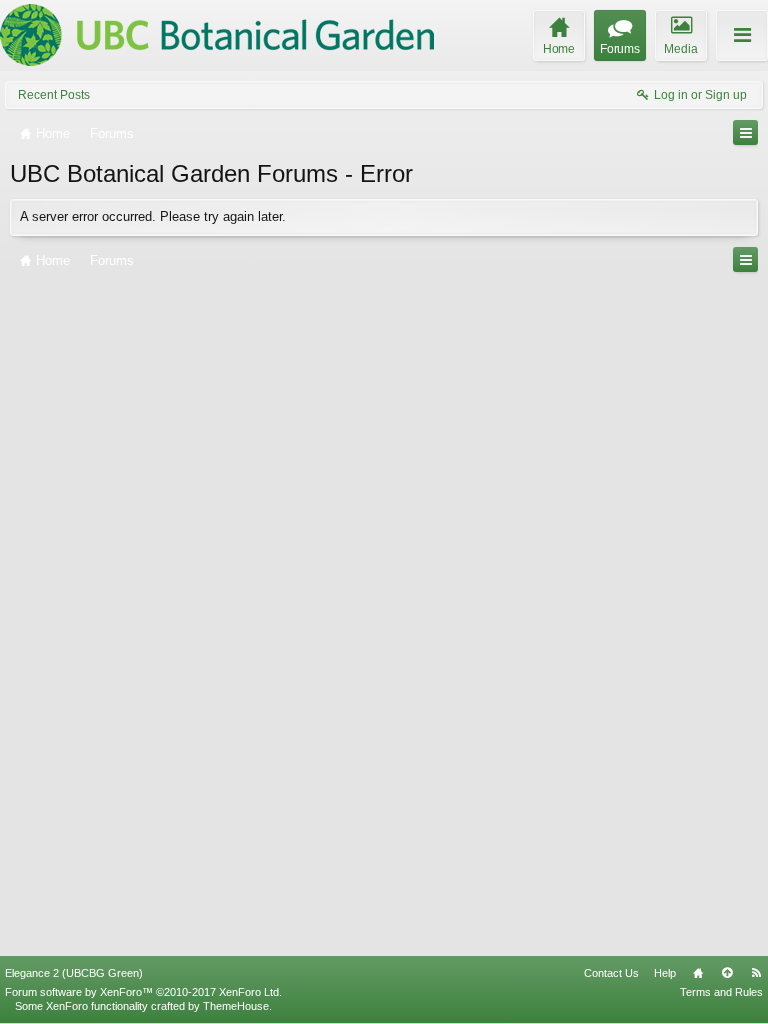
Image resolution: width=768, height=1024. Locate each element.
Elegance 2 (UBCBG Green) (74, 973)
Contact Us (611, 973)
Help (665, 973)
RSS (756, 973)
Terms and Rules (721, 992)
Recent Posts (54, 95)
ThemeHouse (236, 1006)
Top (727, 973)
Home (698, 973)
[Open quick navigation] (745, 132)
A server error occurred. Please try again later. (153, 216)
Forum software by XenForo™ (143, 992)
